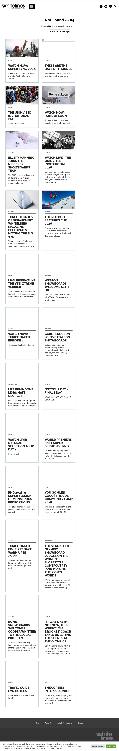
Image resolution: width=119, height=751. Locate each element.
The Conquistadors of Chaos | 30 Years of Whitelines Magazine (22, 220)
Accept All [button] (111, 746)
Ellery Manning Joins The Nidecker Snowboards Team (22, 159)
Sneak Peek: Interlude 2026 (58, 684)
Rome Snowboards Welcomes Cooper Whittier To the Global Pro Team (22, 626)
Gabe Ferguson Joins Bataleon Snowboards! (58, 333)
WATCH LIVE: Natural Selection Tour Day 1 (22, 437)
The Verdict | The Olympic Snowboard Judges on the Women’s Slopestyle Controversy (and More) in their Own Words (58, 556)
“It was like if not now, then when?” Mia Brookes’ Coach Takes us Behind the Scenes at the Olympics (58, 626)
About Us (48, 723)
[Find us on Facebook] (101, 6)
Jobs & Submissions (65, 723)
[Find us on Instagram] (110, 6)
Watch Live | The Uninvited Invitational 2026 (58, 159)
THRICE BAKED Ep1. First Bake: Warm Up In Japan (22, 556)
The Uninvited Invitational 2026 (22, 107)
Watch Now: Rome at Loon (58, 107)
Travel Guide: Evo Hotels (22, 684)
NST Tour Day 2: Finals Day (58, 386)
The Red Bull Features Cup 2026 (58, 220)
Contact (80, 723)
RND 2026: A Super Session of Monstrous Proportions (22, 491)
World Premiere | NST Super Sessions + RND (58, 437)
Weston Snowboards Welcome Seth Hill (58, 279)
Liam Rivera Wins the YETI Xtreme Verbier (22, 279)
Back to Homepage (60, 31)
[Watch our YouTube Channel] (105, 6)
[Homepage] (105, 735)
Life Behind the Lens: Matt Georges (22, 386)
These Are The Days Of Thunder (58, 60)
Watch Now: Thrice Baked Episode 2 (22, 333)
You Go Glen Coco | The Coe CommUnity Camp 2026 (58, 491)
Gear (37, 723)
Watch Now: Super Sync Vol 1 (22, 60)
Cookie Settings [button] (97, 746)
